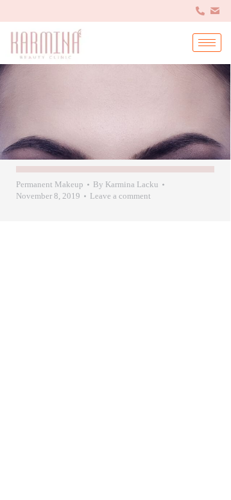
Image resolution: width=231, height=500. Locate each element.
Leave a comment (120, 196)
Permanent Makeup (49, 184)
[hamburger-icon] (207, 42)
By (125, 184)
